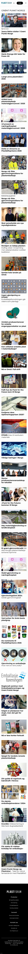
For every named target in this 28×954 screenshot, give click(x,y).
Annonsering (14, 902)
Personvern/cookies (14, 915)
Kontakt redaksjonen (14, 925)
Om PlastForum (14, 930)
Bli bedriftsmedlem (14, 900)
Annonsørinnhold (14, 918)
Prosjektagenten (14, 905)
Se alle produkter (14, 908)
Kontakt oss (14, 928)
